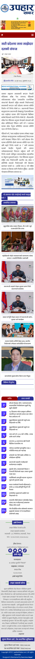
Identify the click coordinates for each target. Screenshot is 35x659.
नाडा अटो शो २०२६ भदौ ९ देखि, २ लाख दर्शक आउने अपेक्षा (21, 435)
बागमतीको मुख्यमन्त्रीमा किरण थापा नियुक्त (17, 376)
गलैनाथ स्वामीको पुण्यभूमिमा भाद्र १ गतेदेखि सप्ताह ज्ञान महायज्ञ (20, 449)
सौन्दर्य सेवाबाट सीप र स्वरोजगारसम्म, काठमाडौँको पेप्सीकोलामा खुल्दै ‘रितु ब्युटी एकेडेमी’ (20, 406)
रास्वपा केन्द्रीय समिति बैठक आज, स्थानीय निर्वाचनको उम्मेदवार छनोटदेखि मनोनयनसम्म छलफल (17, 342)
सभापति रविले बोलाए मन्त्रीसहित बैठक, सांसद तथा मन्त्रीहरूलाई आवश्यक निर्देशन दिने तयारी (21, 503)
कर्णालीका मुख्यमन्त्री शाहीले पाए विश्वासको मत (19, 494)
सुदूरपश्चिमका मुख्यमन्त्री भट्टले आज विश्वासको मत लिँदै (19, 421)
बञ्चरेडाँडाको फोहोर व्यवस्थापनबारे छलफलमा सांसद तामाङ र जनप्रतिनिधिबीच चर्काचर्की (17, 257)
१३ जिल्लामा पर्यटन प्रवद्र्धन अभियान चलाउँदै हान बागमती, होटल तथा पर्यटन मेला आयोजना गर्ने (21, 414)
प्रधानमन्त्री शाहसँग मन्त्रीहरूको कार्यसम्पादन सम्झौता (18, 463)
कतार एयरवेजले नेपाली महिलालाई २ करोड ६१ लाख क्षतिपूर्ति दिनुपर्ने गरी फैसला (20, 487)
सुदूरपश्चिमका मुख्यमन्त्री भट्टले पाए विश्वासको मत (19, 428)
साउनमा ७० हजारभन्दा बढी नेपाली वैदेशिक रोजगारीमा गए (19, 442)
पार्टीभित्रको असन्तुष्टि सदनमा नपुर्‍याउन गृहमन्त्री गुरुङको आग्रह (20, 479)
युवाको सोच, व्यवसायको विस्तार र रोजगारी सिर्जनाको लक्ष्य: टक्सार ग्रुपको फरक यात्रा (21, 472)
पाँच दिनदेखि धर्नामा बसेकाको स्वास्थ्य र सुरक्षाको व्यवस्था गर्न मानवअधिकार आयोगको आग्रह (21, 511)
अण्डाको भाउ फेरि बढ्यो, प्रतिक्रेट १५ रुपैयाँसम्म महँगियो (20, 456)
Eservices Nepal (26, 657)
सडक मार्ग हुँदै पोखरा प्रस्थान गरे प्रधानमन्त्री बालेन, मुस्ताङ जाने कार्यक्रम (17, 318)
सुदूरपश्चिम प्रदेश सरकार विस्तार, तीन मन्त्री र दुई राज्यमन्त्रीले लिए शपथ (17, 227)
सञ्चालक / (14, 566)
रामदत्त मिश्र (17, 569)
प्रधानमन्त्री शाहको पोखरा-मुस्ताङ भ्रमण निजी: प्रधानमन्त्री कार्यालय (17, 287)
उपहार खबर (7, 54)
